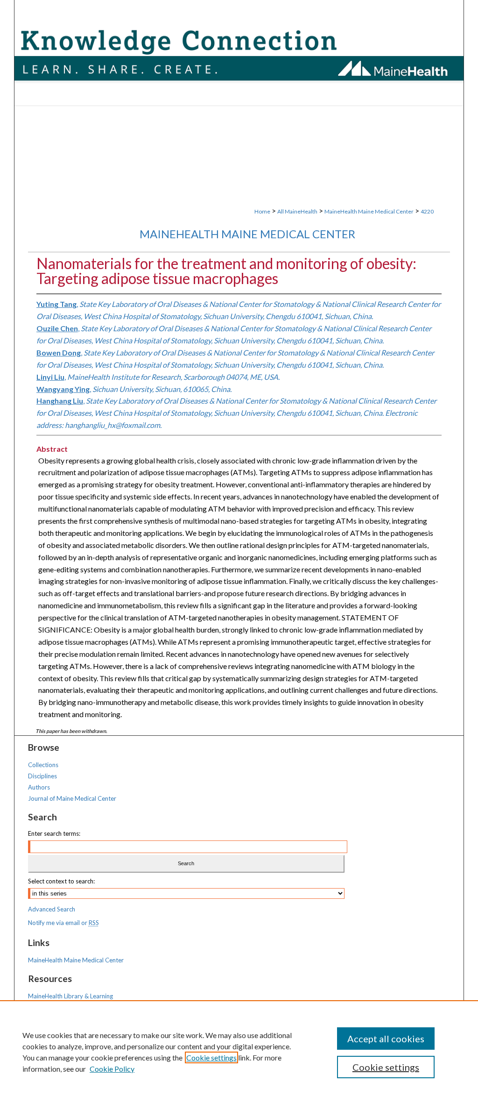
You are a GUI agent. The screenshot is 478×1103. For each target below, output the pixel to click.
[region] (239, 1051)
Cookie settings (211, 1057)
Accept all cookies (385, 1038)
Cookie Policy (112, 1068)
